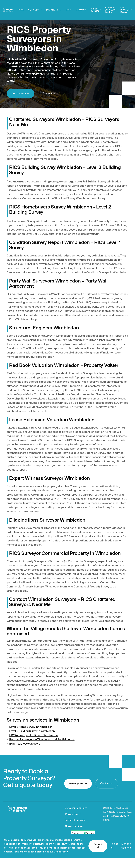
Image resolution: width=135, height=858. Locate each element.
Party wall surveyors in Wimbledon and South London (41, 739)
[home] (8, 10)
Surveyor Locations (76, 808)
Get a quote (20, 93)
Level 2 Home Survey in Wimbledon (30, 727)
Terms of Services (75, 820)
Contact (81, 10)
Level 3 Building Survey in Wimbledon (32, 731)
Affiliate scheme (96, 10)
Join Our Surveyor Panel (110, 10)
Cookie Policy (61, 852)
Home (21, 10)
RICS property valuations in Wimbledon (33, 735)
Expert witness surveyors (24, 743)
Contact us (49, 93)
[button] (35, 10)
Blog (69, 10)
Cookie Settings (74, 826)
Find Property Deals (126, 10)
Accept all (98, 845)
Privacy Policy (73, 814)
